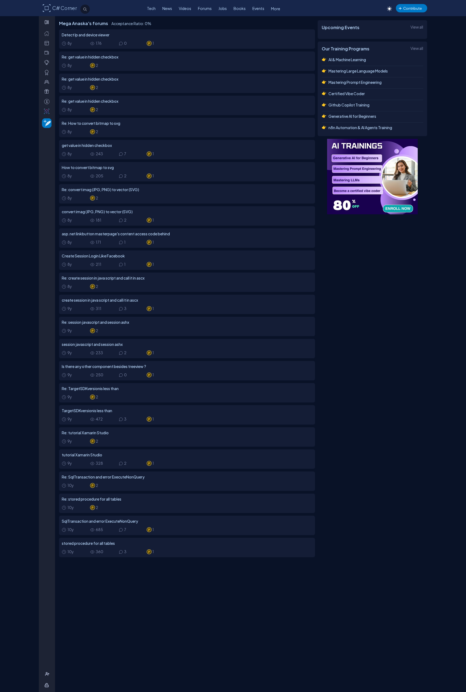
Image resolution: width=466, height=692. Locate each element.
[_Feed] (48, 33)
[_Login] (47, 685)
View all (416, 27)
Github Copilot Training (348, 104)
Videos (185, 8)
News (167, 8)
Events (258, 8)
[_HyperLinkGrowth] (46, 123)
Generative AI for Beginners (352, 116)
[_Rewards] (48, 101)
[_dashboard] (48, 43)
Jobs (222, 8)
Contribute (412, 8)
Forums (205, 8)
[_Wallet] (48, 52)
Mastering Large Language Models (358, 70)
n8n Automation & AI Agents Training (360, 127)
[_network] (48, 82)
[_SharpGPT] (48, 111)
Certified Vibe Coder (346, 93)
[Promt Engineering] (372, 176)
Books (240, 8)
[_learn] (48, 62)
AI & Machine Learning (347, 59)
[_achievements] (48, 72)
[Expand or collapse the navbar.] (47, 22)
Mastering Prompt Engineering (355, 82)
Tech (151, 8)
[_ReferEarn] (48, 91)
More (275, 8)
